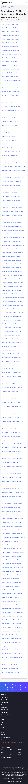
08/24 (11, 749)
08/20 (19, 752)
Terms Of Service (10, 781)
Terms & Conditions (5, 737)
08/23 (19, 749)
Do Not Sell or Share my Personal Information (11, 742)
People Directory (4, 6)
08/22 (2, 752)
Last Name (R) (11, 6)
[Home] (6, 2)
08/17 (19, 754)
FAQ (2, 722)
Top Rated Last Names (6, 759)
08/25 (2, 749)
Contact (3, 724)
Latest (2, 727)
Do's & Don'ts (4, 734)
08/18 (11, 754)
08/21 (11, 752)
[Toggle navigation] (26, 2)
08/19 (2, 754)
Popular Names (5, 747)
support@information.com (17, 775)
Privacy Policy (4, 739)
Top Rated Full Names (6, 757)
